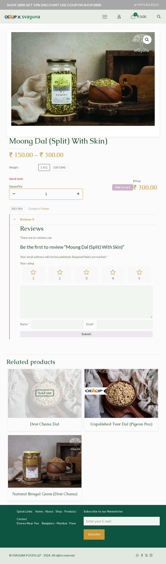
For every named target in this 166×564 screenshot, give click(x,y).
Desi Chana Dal (44, 424)
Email (90, 324)
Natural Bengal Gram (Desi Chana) (44, 493)
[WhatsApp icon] (137, 555)
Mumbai (62, 523)
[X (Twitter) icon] (146, 555)
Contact (22, 519)
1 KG (44, 167)
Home (39, 511)
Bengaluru (48, 523)
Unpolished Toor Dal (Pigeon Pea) (121, 424)
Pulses (45, 208)
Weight (13, 167)
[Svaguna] (22, 16)
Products (70, 511)
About (49, 511)
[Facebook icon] (142, 555)
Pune (72, 523)
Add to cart (122, 187)
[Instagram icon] (151, 555)
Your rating (27, 263)
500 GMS (59, 167)
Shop (59, 511)
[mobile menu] (105, 16)
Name (24, 324)
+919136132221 (148, 4)
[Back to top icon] (148, 557)
